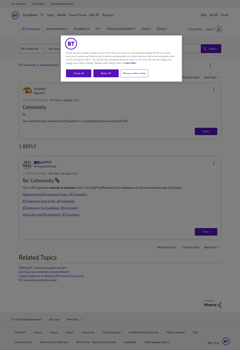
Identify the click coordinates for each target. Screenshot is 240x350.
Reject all (106, 73)
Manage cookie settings (134, 73)
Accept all (79, 73)
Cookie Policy (129, 63)
